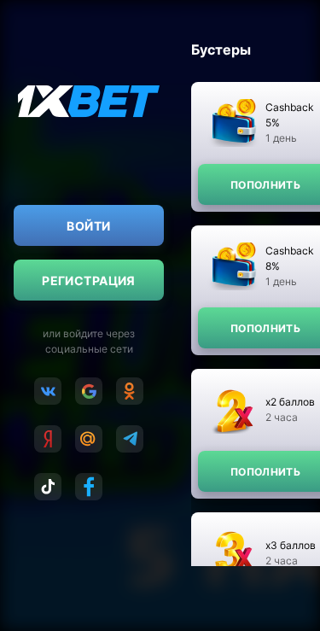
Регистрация (89, 280)
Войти (88, 226)
